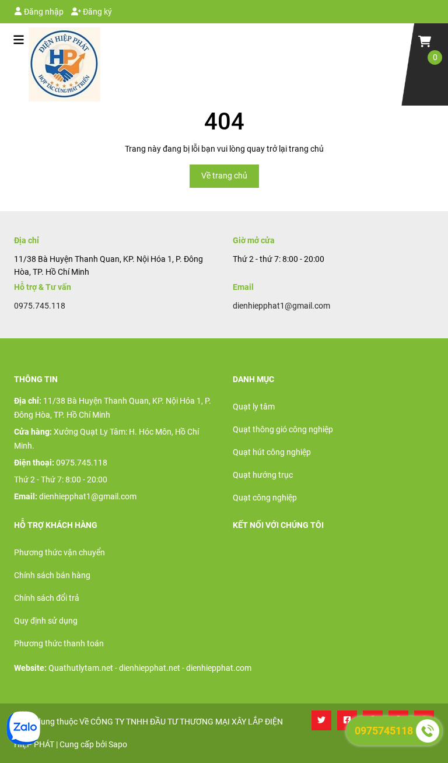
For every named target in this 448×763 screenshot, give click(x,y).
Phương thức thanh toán (59, 643)
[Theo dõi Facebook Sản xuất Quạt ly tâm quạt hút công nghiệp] (347, 720)
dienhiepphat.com (218, 668)
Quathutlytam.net (80, 668)
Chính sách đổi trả (46, 598)
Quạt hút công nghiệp (272, 452)
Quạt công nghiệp (265, 497)
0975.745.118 (39, 305)
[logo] (57, 64)
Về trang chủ (224, 175)
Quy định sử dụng (46, 620)
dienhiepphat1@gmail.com (281, 305)
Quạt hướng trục (263, 475)
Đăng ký (96, 11)
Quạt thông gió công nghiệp (283, 429)
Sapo (117, 744)
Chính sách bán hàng (52, 575)
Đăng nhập (43, 11)
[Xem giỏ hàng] (424, 40)
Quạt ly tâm (254, 406)
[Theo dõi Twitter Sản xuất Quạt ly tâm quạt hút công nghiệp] (321, 720)
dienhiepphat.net (149, 668)
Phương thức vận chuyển (59, 552)
